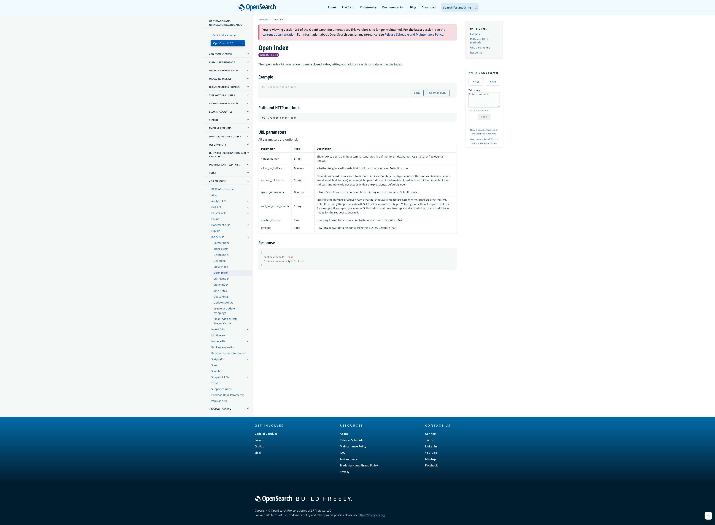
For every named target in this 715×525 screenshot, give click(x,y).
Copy (417, 93)
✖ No (492, 81)
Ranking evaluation (223, 347)
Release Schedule (351, 440)
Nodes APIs (218, 341)
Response (476, 52)
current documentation (278, 34)
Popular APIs (219, 401)
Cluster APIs (218, 213)
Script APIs (218, 359)
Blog (413, 7)
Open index (221, 272)
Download (429, 7)
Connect (430, 434)
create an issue (488, 142)
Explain (215, 231)
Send (484, 117)
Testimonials (348, 459)
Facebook (431, 465)
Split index (220, 290)
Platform (348, 7)
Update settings (223, 302)
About (332, 7)
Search (215, 371)
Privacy (344, 472)
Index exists (221, 249)
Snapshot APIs (220, 377)
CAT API (216, 207)
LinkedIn (431, 446)
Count (215, 219)
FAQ (342, 453)
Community (368, 7)
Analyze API (218, 201)
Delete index (221, 255)
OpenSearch (258, 8)
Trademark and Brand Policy (359, 465)
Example (475, 34)
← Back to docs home (222, 35)
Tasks (214, 383)
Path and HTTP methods (479, 40)
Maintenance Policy (353, 446)
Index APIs (217, 237)
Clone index (221, 284)
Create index (221, 243)
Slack (258, 453)
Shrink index (221, 278)
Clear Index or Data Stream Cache (226, 321)
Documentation (393, 7)
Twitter (430, 440)
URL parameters (480, 47)
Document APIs (220, 225)
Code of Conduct (266, 434)
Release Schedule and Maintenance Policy (413, 34)
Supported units (221, 389)
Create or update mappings (224, 311)
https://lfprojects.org (371, 515)
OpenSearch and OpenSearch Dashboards (225, 22)
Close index (221, 266)
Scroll (214, 365)
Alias (214, 195)
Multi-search (219, 335)
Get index (219, 260)
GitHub (259, 446)
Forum (259, 440)
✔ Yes (475, 81)
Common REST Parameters (227, 395)
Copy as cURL (437, 93)
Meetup (430, 459)
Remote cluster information (228, 353)
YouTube (431, 453)
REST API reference (223, 189)
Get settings (221, 296)
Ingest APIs (218, 329)
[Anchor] (275, 76)
